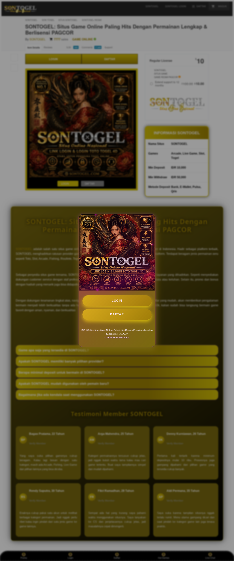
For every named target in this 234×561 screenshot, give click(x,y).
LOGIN (117, 300)
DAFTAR (117, 314)
